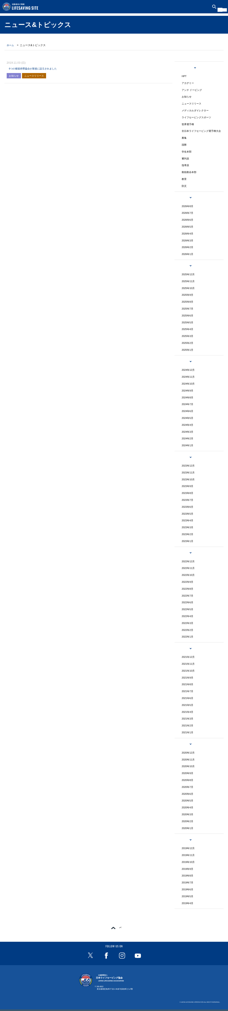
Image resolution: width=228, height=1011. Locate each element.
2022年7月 (187, 595)
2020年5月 (187, 800)
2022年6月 (187, 602)
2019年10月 (188, 862)
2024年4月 (187, 425)
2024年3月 (187, 431)
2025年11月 (188, 281)
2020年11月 (188, 759)
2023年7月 (187, 500)
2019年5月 (187, 896)
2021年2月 (187, 725)
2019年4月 (187, 903)
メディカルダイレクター (195, 110)
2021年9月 (187, 677)
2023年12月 (188, 465)
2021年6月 (187, 698)
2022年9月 (187, 582)
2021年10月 (188, 670)
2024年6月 (187, 411)
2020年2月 (187, 821)
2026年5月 (187, 226)
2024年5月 (187, 418)
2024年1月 (187, 445)
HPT (184, 76)
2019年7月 (187, 882)
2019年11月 (188, 855)
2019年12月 (188, 848)
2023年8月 (187, 493)
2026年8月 (187, 206)
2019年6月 (187, 889)
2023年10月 (188, 479)
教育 (184, 179)
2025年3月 (187, 336)
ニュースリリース (34, 75)
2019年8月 (187, 875)
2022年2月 (187, 630)
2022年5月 (187, 609)
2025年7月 (187, 308)
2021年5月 (187, 705)
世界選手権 (188, 124)
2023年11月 (188, 472)
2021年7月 (187, 691)
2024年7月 (187, 404)
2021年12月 (188, 657)
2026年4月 (187, 233)
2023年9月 (187, 486)
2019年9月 (187, 869)
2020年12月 (188, 752)
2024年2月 (187, 438)
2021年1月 (187, 732)
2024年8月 (187, 397)
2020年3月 (187, 814)
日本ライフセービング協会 (110, 978)
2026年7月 (187, 213)
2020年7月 (187, 787)
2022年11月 (188, 568)
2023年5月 (187, 513)
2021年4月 (187, 712)
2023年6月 (187, 507)
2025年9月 (187, 295)
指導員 (185, 165)
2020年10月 (188, 766)
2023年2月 (187, 534)
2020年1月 (187, 828)
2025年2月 (187, 343)
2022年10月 (188, 575)
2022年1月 (187, 636)
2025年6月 (187, 315)
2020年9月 (187, 773)
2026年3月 (187, 240)
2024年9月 (187, 390)
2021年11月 (188, 663)
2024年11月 (188, 376)
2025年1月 (187, 350)
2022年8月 (187, 588)
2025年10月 (188, 288)
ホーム (10, 45)
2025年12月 (188, 274)
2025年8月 (187, 301)
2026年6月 (187, 219)
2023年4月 (187, 520)
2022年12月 (188, 561)
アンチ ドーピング (192, 90)
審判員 (185, 158)
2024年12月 (188, 370)
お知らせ (14, 75)
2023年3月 (187, 527)
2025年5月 (187, 322)
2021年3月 (187, 718)
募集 (184, 138)
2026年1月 (187, 254)
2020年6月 (187, 794)
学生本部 (186, 151)
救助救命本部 (189, 172)
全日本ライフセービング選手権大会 (201, 131)
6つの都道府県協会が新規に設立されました (33, 68)
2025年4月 (187, 329)
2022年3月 (187, 623)
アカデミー (188, 83)
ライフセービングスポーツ (196, 117)
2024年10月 (188, 383)
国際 (184, 144)
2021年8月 (187, 684)
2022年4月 (187, 616)
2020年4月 (187, 807)
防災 (184, 186)
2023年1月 (187, 541)
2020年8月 (187, 780)
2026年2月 (187, 247)
